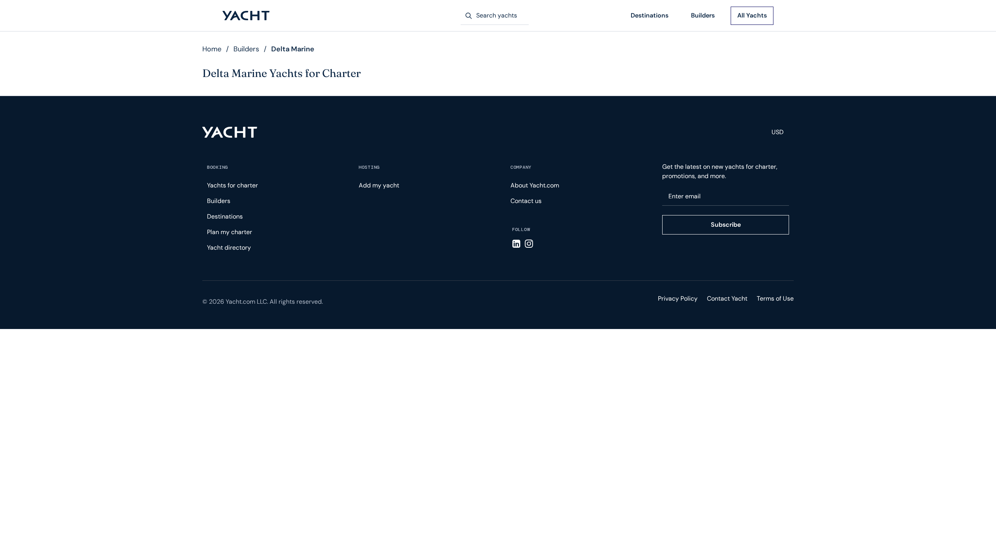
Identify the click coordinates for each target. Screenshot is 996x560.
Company (520, 167)
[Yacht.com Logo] (246, 16)
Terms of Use (775, 298)
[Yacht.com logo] (229, 132)
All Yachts (752, 15)
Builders (703, 15)
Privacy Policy (678, 298)
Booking (217, 167)
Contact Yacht (727, 298)
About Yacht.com (534, 185)
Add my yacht (379, 185)
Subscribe (726, 224)
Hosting (369, 167)
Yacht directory (229, 247)
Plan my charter (229, 232)
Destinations (649, 15)
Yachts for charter (232, 185)
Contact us (526, 201)
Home (211, 49)
